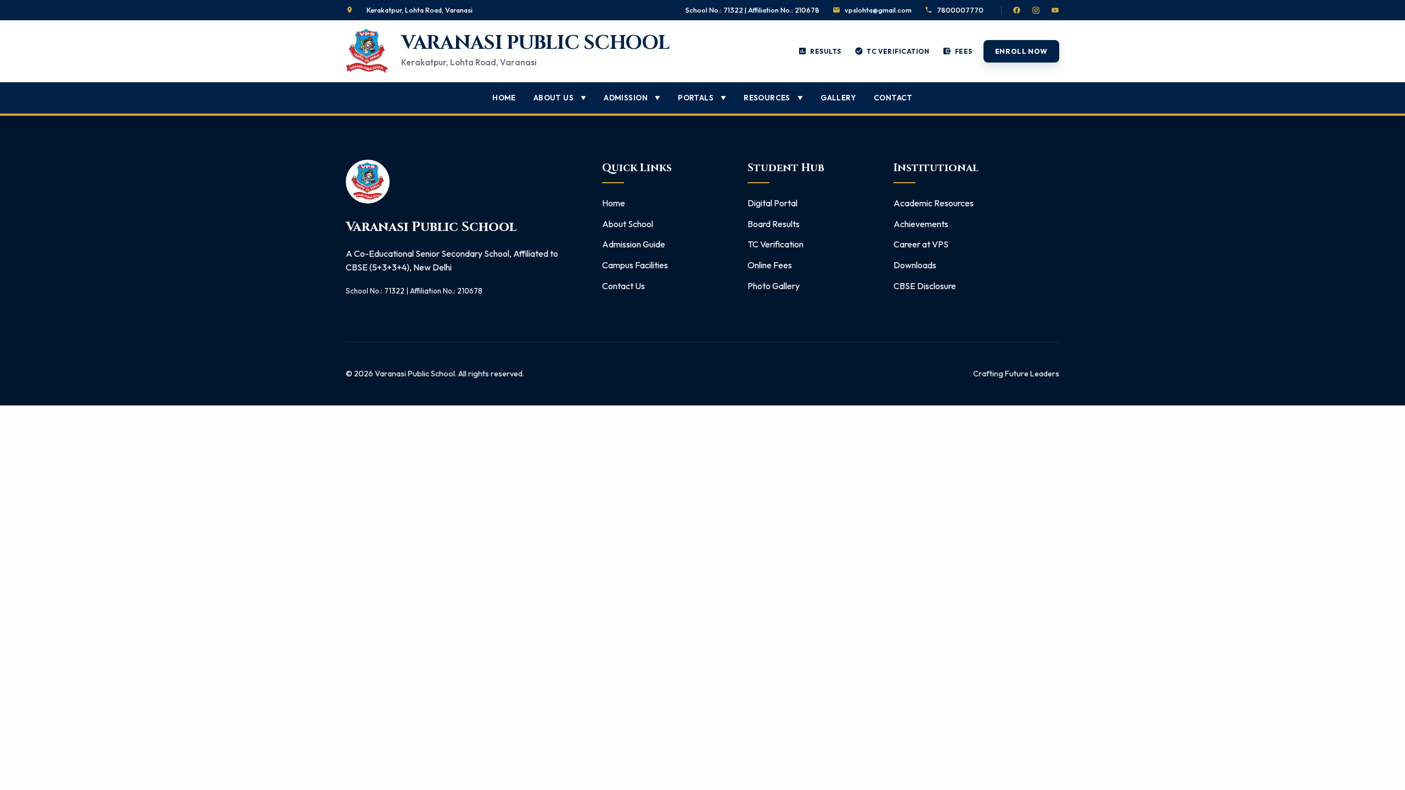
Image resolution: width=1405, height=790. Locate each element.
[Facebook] (1017, 10)
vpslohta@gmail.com (878, 9)
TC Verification (775, 244)
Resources (773, 98)
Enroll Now (1021, 51)
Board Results (774, 223)
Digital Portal (772, 203)
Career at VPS (920, 244)
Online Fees (770, 264)
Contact (893, 98)
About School (627, 223)
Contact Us (623, 285)
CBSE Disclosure (924, 285)
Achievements (920, 223)
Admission (632, 98)
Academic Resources (933, 203)
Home (504, 98)
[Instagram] (1036, 10)
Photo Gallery (774, 285)
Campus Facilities (635, 264)
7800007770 (960, 9)
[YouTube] (1055, 10)
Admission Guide (633, 244)
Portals (702, 98)
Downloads (914, 264)
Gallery (838, 98)
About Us (559, 98)
